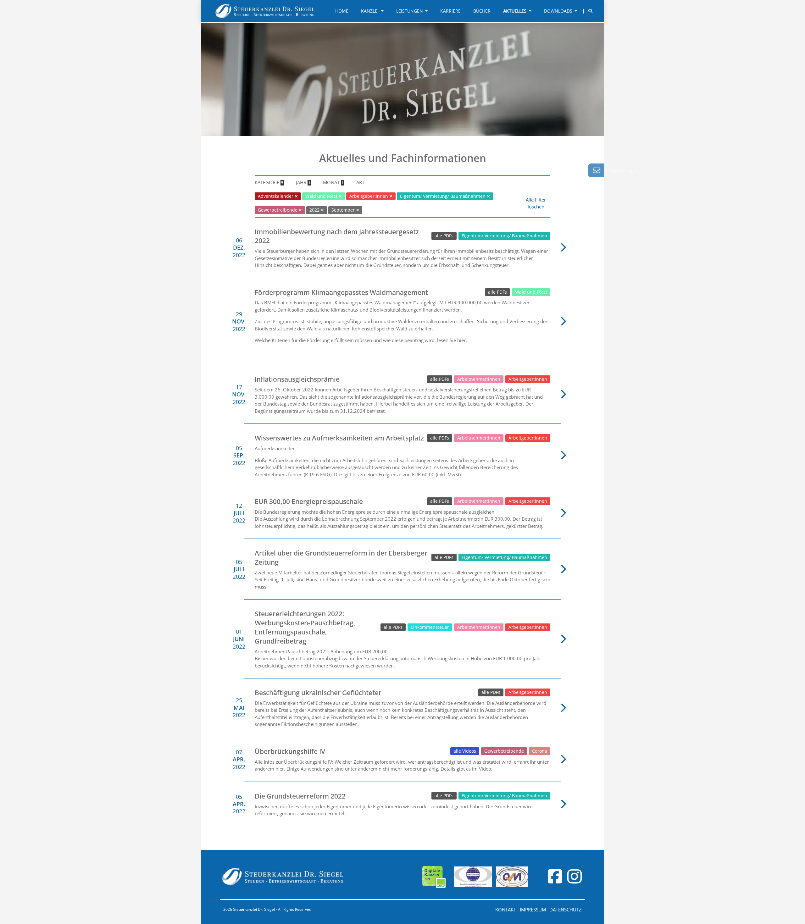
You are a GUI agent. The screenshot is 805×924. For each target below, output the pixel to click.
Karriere (450, 11)
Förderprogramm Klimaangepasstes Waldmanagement (341, 292)
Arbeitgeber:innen (527, 379)
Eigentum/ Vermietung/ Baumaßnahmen (504, 236)
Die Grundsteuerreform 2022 (300, 796)
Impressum (533, 909)
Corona (539, 751)
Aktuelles (515, 11)
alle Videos (464, 751)
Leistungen (410, 11)
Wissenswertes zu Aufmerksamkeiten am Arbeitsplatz (339, 438)
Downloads (559, 11)
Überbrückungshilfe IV (290, 751)
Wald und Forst (531, 292)
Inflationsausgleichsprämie (297, 379)
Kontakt (505, 909)
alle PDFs (444, 236)
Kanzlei (370, 11)
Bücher (482, 11)
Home (341, 11)
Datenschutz (565, 909)
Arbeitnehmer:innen (478, 379)
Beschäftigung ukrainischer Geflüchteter (318, 692)
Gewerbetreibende (504, 751)
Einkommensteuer (430, 627)
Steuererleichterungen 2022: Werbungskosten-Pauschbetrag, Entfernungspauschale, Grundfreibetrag (305, 627)
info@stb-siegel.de (624, 170)
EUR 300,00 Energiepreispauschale (309, 501)
